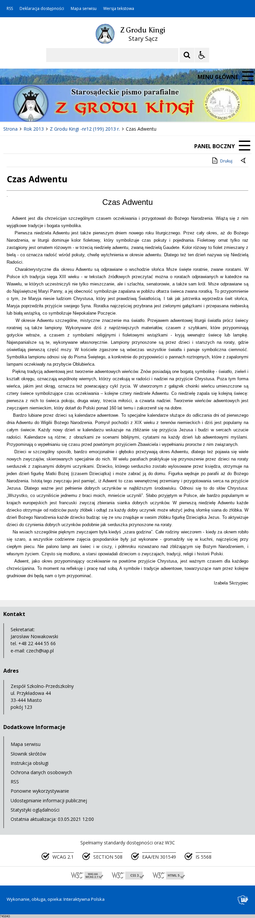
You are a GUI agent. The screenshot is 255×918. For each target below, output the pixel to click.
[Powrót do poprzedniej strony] (243, 161)
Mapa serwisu (84, 9)
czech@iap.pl (40, 650)
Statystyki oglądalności (35, 810)
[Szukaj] (187, 55)
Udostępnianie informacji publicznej (49, 800)
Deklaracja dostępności (42, 9)
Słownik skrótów (28, 754)
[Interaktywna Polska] (243, 899)
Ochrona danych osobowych (41, 772)
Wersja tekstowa (118, 9)
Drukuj (226, 161)
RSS (10, 9)
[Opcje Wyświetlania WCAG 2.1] (202, 55)
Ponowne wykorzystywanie (40, 791)
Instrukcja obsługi (29, 763)
